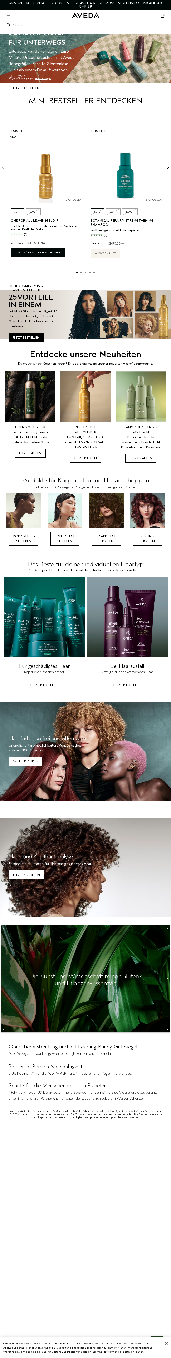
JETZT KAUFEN (41, 685)
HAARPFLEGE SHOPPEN (106, 538)
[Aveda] (85, 15)
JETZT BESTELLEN (26, 337)
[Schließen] (166, 1343)
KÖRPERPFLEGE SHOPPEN (24, 538)
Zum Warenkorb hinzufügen (38, 252)
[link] (30, 417)
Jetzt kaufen (30, 453)
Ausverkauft (105, 253)
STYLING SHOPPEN (147, 538)
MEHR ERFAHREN (25, 761)
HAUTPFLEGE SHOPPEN (65, 538)
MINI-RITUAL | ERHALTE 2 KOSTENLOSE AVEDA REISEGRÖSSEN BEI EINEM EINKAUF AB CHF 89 (85, 5)
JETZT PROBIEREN (26, 875)
